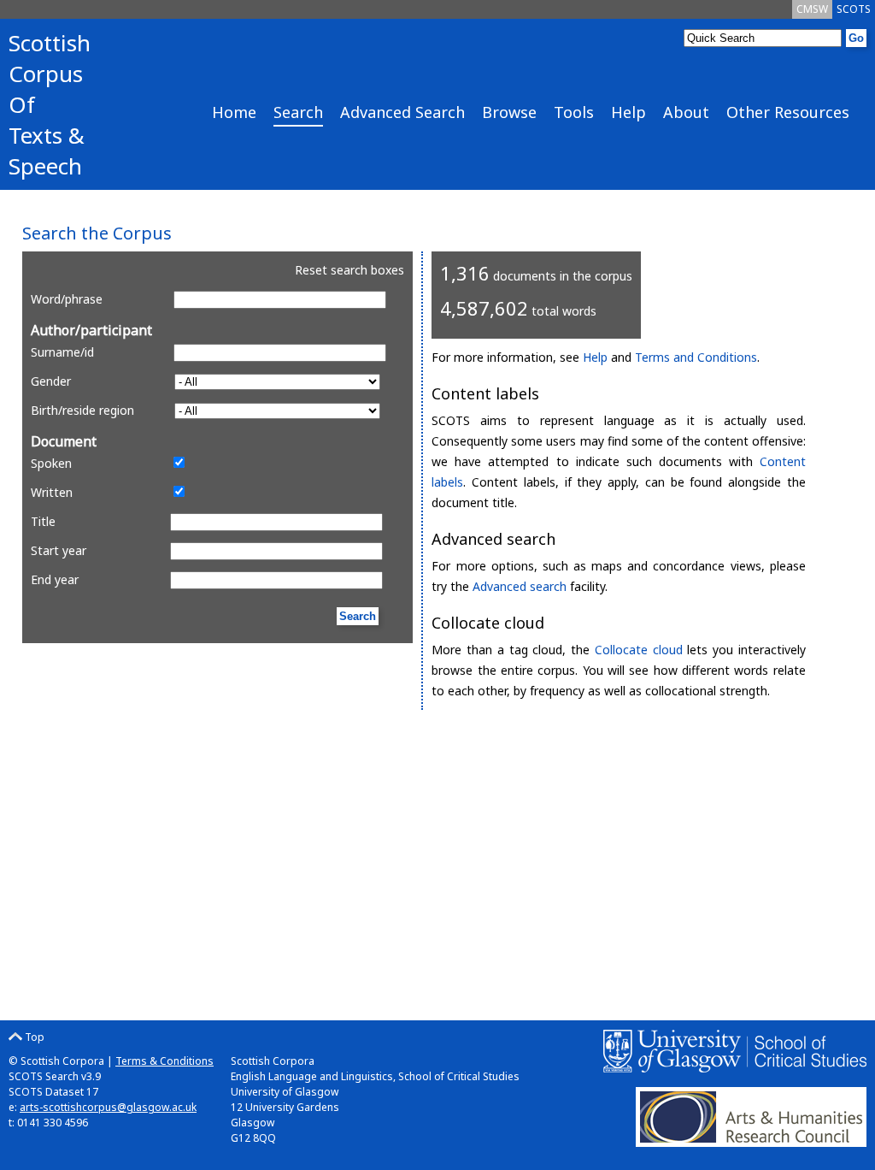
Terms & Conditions (164, 1061)
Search (298, 112)
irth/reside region (82, 410)
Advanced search (520, 586)
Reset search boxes (349, 270)
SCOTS (854, 9)
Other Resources (787, 112)
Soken (51, 463)
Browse (509, 112)
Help (628, 112)
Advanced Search (402, 112)
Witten (52, 492)
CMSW (812, 9)
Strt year (58, 550)
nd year (55, 579)
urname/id (62, 352)
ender (51, 381)
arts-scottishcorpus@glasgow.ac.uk (108, 1107)
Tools (574, 112)
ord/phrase (67, 299)
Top (33, 1037)
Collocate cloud (639, 649)
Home (234, 112)
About (686, 112)
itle (43, 521)
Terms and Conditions (696, 357)
